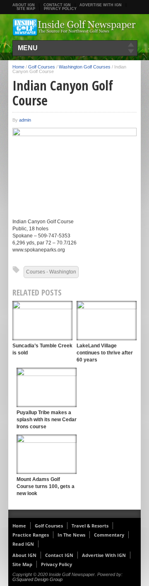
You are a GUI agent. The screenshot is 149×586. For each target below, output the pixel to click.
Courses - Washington (51, 272)
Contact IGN (57, 5)
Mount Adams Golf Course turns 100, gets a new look (45, 486)
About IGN (23, 5)
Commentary (109, 535)
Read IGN (23, 544)
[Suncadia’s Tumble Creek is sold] (42, 320)
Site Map (26, 9)
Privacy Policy (60, 9)
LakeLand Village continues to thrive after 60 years (105, 353)
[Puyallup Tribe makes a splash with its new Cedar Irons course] (47, 387)
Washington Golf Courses (85, 66)
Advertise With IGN (100, 5)
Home (18, 66)
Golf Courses (41, 66)
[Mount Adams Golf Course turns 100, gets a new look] (47, 454)
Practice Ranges (30, 535)
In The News (71, 535)
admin (25, 119)
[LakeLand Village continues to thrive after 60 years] (107, 320)
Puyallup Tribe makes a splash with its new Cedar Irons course (47, 420)
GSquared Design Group (37, 579)
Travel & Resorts (90, 526)
